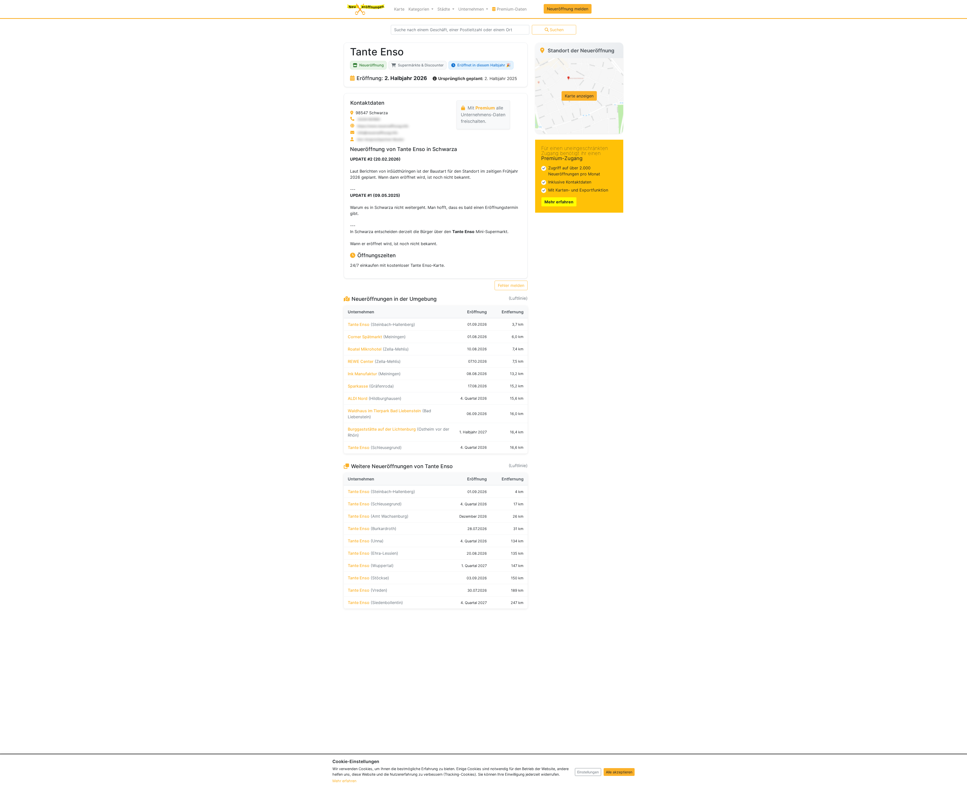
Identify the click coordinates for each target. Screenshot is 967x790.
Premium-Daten (512, 9)
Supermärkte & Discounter (421, 65)
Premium (485, 107)
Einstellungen (588, 772)
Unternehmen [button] (471, 9)
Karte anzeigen (579, 95)
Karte (399, 9)
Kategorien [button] (419, 9)
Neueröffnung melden (567, 8)
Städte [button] (444, 9)
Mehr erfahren (558, 201)
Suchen (557, 29)
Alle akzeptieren (619, 772)
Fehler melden (511, 285)
